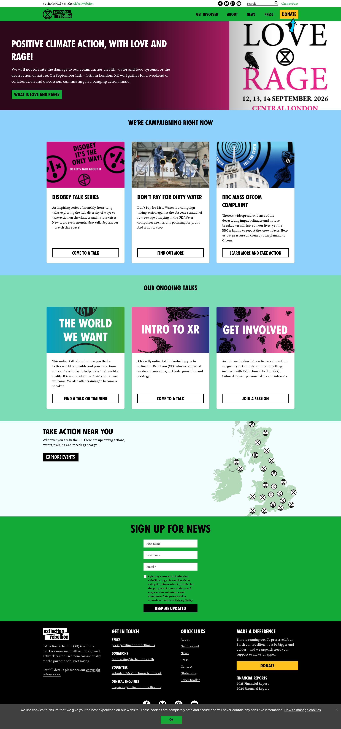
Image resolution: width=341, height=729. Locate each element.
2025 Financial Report (253, 683)
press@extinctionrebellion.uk (133, 645)
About (232, 14)
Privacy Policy (184, 600)
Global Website (83, 3)
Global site (188, 673)
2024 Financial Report (253, 688)
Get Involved (207, 14)
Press (269, 14)
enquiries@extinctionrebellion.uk (136, 687)
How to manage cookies (302, 710)
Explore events (60, 457)
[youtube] (239, 3)
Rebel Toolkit (190, 680)
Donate (289, 14)
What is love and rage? (36, 94)
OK (171, 720)
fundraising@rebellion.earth (133, 659)
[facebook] (220, 3)
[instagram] (232, 3)
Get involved (190, 646)
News (251, 14)
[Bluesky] (226, 3)
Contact (186, 666)
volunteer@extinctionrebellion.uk (137, 673)
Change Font (289, 3)
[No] (336, 709)
